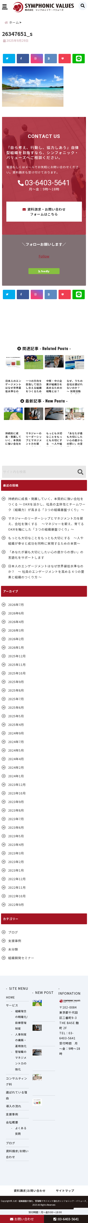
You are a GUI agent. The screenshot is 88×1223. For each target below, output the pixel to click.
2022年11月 (17, 887)
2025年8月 (16, 690)
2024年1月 (16, 776)
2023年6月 (16, 827)
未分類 (13, 949)
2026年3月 (16, 630)
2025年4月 (16, 724)
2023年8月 (16, 810)
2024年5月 (16, 750)
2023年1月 (16, 870)
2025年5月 (16, 716)
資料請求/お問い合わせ (17, 1154)
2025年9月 (16, 682)
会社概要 (12, 1122)
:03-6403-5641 (67, 1218)
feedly (45, 271)
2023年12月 (17, 784)
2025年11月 (17, 664)
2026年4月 (16, 622)
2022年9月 (16, 904)
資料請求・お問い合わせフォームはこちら (46, 212)
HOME (10, 997)
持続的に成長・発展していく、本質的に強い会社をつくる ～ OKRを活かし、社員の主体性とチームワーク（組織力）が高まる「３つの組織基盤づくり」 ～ (47, 504)
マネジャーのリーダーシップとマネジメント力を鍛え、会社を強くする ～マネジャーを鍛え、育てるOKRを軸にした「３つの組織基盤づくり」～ (46, 523)
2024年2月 (16, 767)
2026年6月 (16, 613)
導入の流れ (13, 1106)
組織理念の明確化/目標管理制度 (21, 1020)
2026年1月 (16, 647)
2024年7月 (16, 742)
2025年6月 (16, 707)
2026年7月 (16, 604)
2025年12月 (17, 656)
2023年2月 (16, 862)
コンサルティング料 (16, 1081)
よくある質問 (21, 1131)
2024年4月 (16, 759)
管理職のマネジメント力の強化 (21, 1060)
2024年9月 (16, 733)
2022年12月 (17, 879)
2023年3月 (16, 853)
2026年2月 (16, 639)
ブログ (13, 932)
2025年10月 (17, 673)
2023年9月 (16, 802)
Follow (44, 256)
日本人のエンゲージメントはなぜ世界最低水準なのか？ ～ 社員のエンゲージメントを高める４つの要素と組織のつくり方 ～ (46, 571)
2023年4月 (16, 844)
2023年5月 (16, 836)
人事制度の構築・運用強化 (21, 1040)
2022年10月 (17, 896)
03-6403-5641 (47, 183)
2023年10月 (17, 793)
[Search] (80, 472)
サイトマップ (65, 1191)
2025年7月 (16, 699)
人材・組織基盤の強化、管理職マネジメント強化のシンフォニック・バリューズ (49, 1200)
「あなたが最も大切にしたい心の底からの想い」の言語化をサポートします (45, 555)
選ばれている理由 (16, 1095)
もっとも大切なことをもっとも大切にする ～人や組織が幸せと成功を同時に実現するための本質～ (45, 540)
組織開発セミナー (21, 958)
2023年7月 (16, 819)
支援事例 (14, 941)
